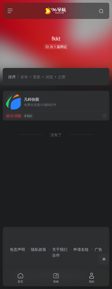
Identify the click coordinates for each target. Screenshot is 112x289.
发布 (24, 76)
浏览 (49, 76)
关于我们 (59, 249)
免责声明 (17, 249)
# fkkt (28, 115)
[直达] (104, 115)
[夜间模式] (103, 259)
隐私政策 (38, 249)
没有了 (56, 134)
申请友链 (81, 249)
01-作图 (16, 115)
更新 (37, 76)
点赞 (62, 76)
